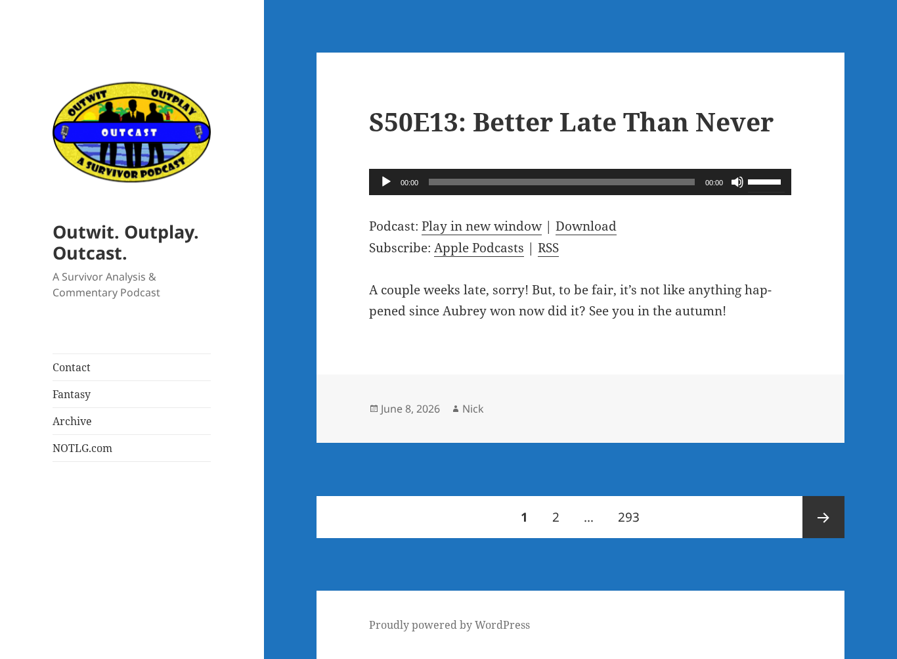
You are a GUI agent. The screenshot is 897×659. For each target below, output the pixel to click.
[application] (580, 182)
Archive (72, 421)
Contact (72, 367)
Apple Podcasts (479, 247)
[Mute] (737, 182)
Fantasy (72, 394)
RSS (548, 247)
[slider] (766, 181)
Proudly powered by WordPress (449, 625)
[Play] (386, 182)
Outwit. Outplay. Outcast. (126, 242)
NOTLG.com (82, 448)
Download (586, 226)
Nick (473, 408)
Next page (823, 517)
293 (632, 517)
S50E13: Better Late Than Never (571, 121)
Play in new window (482, 226)
